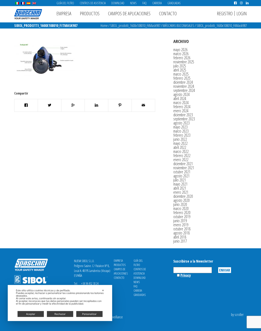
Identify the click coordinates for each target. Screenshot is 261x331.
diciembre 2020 (183, 196)
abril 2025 (179, 70)
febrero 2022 (181, 155)
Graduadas (174, 3)
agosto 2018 (181, 233)
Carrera (157, 3)
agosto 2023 (181, 123)
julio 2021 (179, 180)
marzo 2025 (181, 74)
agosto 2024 (181, 94)
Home (104, 25)
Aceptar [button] (30, 314)
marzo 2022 (181, 151)
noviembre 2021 (183, 167)
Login (242, 13)
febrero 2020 (181, 212)
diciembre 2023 (183, 115)
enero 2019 (180, 225)
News (133, 3)
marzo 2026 (181, 53)
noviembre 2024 (183, 86)
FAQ (144, 3)
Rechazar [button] (59, 314)
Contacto (168, 13)
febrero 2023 (181, 135)
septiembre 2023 (184, 119)
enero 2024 (180, 110)
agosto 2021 (181, 176)
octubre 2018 (181, 229)
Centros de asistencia (93, 3)
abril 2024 (179, 98)
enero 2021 (180, 192)
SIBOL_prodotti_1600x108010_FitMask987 (135, 25)
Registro (225, 13)
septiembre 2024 (184, 90)
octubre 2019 (181, 216)
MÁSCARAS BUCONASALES (178, 25)
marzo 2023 (181, 131)
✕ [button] (103, 290)
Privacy (185, 275)
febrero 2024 (181, 106)
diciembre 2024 (183, 82)
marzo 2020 (181, 208)
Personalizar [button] (89, 314)
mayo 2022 (180, 143)
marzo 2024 (181, 102)
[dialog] (60, 303)
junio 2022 (180, 139)
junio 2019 (180, 220)
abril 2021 (179, 188)
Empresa (63, 13)
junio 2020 (180, 204)
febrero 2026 (181, 57)
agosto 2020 (181, 200)
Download (117, 3)
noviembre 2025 (183, 62)
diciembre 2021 (183, 163)
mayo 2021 (180, 184)
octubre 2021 (181, 172)
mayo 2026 (180, 49)
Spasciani (28, 14)
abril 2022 (179, 147)
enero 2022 (180, 159)
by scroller (237, 314)
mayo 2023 (180, 127)
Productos (90, 13)
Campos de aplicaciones (129, 13)
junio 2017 (180, 241)
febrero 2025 (181, 78)
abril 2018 (179, 237)
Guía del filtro (65, 3)
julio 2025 (179, 66)
